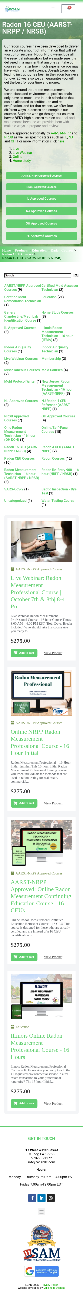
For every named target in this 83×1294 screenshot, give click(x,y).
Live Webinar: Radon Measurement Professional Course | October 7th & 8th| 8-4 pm (38, 592)
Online (17, 157)
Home (6, 250)
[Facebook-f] (32, 1198)
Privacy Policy (50, 1284)
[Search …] (37, 275)
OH (13, 141)
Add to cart (26, 652)
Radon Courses (62, 250)
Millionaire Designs (54, 1287)
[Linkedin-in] (41, 1198)
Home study (22, 161)
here (61, 141)
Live (16, 149)
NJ (71, 137)
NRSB (8, 137)
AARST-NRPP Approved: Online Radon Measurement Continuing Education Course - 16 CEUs (41, 896)
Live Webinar (22, 153)
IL (65, 137)
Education (39, 250)
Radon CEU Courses (17, 254)
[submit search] (76, 275)
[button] (41, 1211)
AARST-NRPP (61, 133)
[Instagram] (51, 1198)
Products (21, 250)
